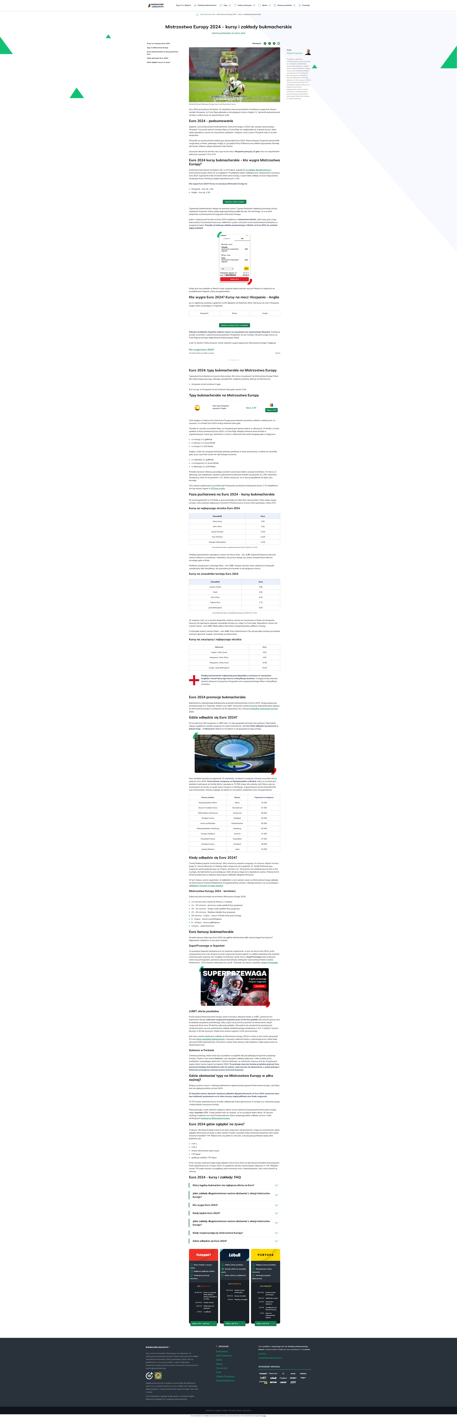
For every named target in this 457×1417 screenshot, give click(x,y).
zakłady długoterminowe (259, 170)
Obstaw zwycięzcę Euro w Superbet (234, 325)
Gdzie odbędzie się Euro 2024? (210, 1240)
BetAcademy (222, 1351)
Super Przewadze (270, 962)
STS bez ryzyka (218, 488)
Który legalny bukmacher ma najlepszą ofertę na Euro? (223, 1185)
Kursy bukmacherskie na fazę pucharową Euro (162, 53)
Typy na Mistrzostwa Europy (157, 48)
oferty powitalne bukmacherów (210, 1039)
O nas (218, 1372)
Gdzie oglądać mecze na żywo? (158, 62)
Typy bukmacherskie (207, 14)
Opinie (219, 1359)
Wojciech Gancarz (295, 53)
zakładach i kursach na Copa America (206, 885)
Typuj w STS (271, 410)
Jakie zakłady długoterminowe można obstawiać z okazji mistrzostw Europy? (231, 1195)
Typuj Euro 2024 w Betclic (234, 202)
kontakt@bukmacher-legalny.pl (270, 1358)
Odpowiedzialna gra (225, 1380)
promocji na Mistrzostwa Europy (215, 1118)
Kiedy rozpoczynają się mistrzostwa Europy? (218, 1232)
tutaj (264, 1416)
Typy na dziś (221, 1368)
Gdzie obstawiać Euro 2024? (157, 58)
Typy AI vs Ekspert (183, 5)
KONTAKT (262, 1353)
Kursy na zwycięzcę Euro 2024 (158, 43)
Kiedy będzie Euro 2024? (206, 1213)
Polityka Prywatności (225, 1376)
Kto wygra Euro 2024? (205, 1204)
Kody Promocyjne (224, 1355)
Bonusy (219, 1363)
